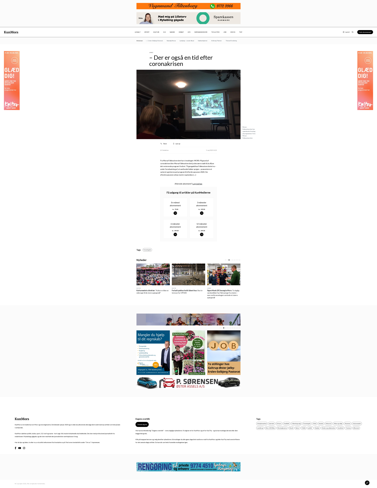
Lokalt (137, 32)
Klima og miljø (338, 423)
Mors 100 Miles (270, 428)
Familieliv (286, 423)
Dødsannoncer (200, 32)
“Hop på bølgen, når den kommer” (223, 292)
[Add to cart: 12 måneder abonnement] (201, 234)
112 (164, 32)
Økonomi (356, 428)
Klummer (347, 423)
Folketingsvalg (296, 423)
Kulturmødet (357, 423)
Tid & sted (215, 32)
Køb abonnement (365, 32)
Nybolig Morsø (156, 40)
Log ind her (197, 183)
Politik (304, 428)
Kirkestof (328, 423)
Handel (321, 423)
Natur (297, 428)
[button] (225, 259)
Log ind (347, 32)
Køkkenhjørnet (188, 40)
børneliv (271, 423)
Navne (172, 32)
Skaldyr (317, 428)
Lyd (189, 32)
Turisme (348, 428)
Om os (232, 32)
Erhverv (279, 423)
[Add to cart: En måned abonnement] (175, 213)
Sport (147, 32)
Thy (240, 32)
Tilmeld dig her (142, 424)
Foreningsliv (147, 250)
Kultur (156, 32)
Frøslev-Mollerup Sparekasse (235, 40)
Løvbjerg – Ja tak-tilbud (172, 40)
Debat (181, 32)
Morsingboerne (282, 428)
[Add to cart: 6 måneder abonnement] (175, 234)
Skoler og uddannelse (328, 428)
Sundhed (340, 428)
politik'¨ (310, 428)
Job (225, 32)
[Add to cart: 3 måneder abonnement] (201, 213)
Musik (291, 428)
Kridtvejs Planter (201, 40)
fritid (314, 423)
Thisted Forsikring (216, 40)
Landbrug (260, 428)
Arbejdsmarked (262, 423)
